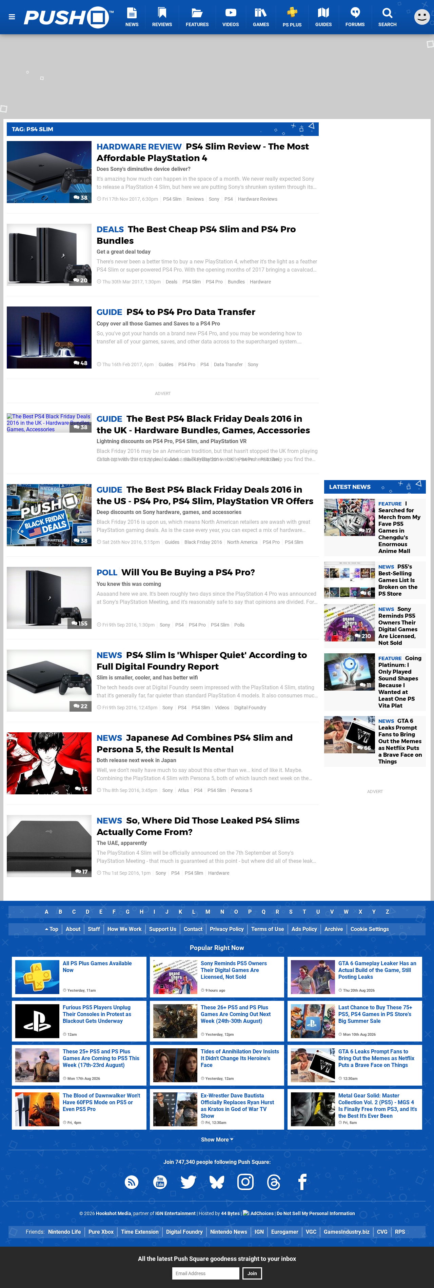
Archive (333, 929)
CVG (382, 1232)
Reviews (195, 199)
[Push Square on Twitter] (188, 1183)
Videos (222, 708)
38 (83, 198)
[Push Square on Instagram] (245, 1183)
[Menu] (12, 17)
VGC (311, 1232)
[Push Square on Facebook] (302, 1183)
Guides (166, 365)
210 (365, 636)
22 (83, 706)
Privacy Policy (227, 929)
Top (53, 929)
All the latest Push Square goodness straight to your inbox (217, 1258)
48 (83, 363)
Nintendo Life (64, 1232)
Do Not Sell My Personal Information (316, 1213)
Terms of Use (267, 929)
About (73, 929)
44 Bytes (230, 1213)
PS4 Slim (172, 199)
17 (84, 872)
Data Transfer (228, 365)
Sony (214, 199)
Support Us (162, 929)
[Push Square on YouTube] (160, 1183)
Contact (193, 929)
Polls (239, 625)
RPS (400, 1232)
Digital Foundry (250, 708)
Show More (215, 1139)
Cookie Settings (370, 929)
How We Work (124, 929)
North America (242, 542)
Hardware (260, 282)
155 (82, 623)
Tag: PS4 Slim (32, 129)
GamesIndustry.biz (347, 1232)
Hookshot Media (113, 1213)
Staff (94, 929)
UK (230, 459)
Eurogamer (284, 1232)
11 (368, 685)
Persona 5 (241, 790)
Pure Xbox (101, 1232)
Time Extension (140, 1232)
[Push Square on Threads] (274, 1183)
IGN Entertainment (175, 1213)
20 (83, 280)
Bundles (236, 282)
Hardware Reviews (257, 199)
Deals (171, 282)
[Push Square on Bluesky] (217, 1183)
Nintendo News (228, 1232)
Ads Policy (304, 929)
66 (367, 748)
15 (84, 789)
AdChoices (262, 1213)
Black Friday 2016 (203, 459)
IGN (259, 1232)
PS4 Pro (214, 282)
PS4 (228, 199)
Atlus (183, 790)
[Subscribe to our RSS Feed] (131, 1183)
